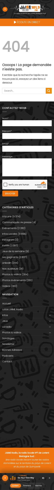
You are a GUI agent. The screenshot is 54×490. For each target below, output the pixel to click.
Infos (5, 315)
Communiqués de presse (17, 222)
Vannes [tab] (38, 485)
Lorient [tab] (15, 485)
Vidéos (6, 286)
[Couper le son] (43, 478)
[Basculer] (50, 315)
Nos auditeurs (10, 268)
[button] (5, 9)
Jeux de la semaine (13, 251)
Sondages (8, 338)
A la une (7, 216)
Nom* (5, 118)
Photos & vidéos (11, 274)
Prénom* (7, 131)
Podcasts (7, 355)
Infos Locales (9, 234)
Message (7, 156)
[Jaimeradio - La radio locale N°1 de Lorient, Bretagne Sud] (30, 8)
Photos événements (14, 280)
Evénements (9, 228)
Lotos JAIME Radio (12, 309)
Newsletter (8, 344)
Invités (6, 245)
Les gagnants (10, 257)
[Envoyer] (49, 91)
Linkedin (6, 263)
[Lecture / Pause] (5, 478)
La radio (7, 327)
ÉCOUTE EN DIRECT (28, 22)
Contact (7, 361)
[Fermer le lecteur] (49, 477)
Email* (5, 143)
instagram (8, 239)
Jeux (5, 321)
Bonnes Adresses (12, 350)
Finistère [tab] (27, 485)
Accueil (6, 303)
